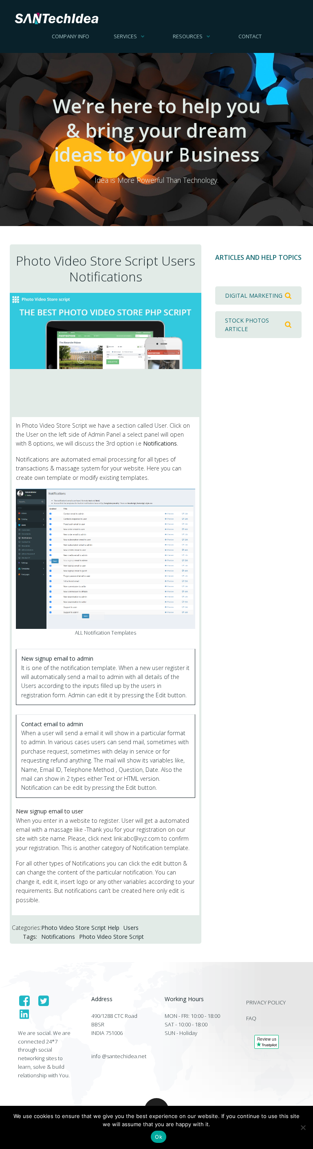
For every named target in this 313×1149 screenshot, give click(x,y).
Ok (158, 1137)
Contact (250, 36)
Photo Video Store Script (111, 936)
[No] (303, 1127)
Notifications (58, 936)
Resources (188, 36)
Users (131, 928)
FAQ (251, 1018)
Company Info (70, 36)
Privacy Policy (266, 1002)
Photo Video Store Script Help (80, 928)
